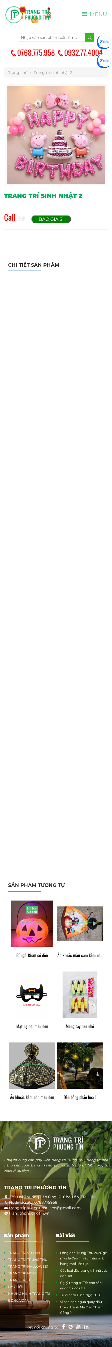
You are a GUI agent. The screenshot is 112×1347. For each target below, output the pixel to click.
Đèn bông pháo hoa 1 (80, 1097)
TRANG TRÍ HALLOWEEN (28, 1266)
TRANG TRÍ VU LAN (24, 1253)
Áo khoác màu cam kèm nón (79, 955)
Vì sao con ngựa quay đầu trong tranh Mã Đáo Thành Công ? (82, 1307)
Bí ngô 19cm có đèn (32, 955)
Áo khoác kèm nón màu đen (32, 1097)
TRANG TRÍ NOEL (22, 1273)
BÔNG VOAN (18, 1300)
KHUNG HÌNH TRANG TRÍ (29, 1294)
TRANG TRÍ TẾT (20, 1280)
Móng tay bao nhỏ (80, 1026)
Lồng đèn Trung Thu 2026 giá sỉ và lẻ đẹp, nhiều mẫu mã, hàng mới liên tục (84, 1258)
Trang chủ (17, 72)
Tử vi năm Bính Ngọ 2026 (80, 1295)
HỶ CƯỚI (15, 1287)
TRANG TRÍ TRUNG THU (28, 1260)
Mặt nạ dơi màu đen (32, 1026)
